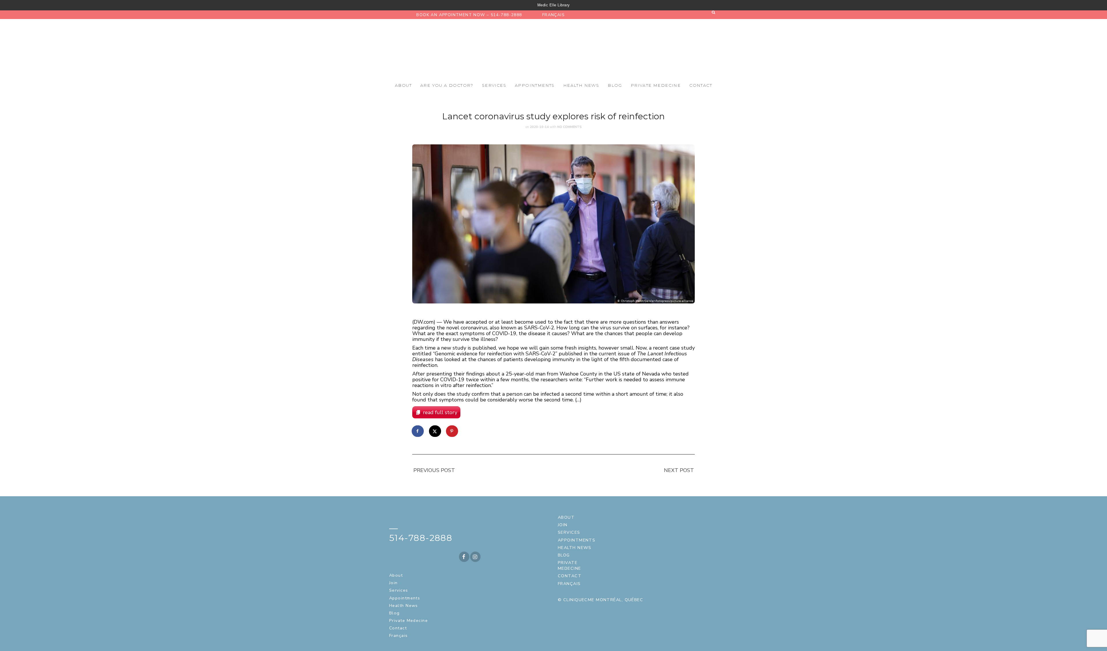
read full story (440, 412)
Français (553, 15)
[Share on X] (435, 431)
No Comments (569, 127)
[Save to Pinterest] (452, 431)
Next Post (679, 470)
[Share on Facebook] (418, 431)
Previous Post (434, 470)
